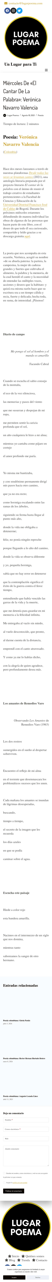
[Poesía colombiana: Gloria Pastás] (26, 1003)
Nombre (9, 1119)
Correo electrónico (13, 1129)
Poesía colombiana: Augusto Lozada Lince (20, 1096)
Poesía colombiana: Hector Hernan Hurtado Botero (24, 1058)
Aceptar (14, 1277)
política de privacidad (20, 1182)
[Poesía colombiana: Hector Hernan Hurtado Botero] (26, 1041)
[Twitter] (19, 11)
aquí (27, 236)
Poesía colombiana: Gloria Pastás (16, 1020)
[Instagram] (13, 11)
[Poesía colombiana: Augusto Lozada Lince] (26, 1079)
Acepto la (16, 1182)
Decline (37, 1277)
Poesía (41, 115)
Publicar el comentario (14, 1191)
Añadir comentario (12, 1149)
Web (6, 1138)
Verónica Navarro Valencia (21, 140)
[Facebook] (7, 11)
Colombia (10, 152)
